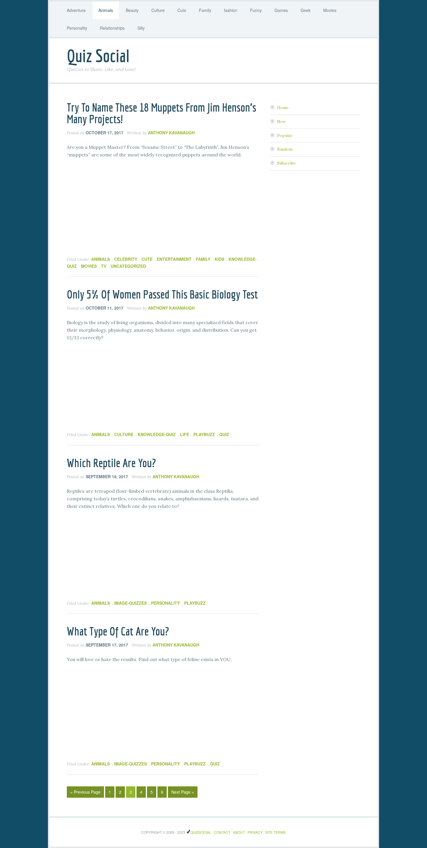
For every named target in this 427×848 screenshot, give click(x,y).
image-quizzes (130, 603)
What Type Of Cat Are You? (118, 631)
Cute (146, 259)
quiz (224, 434)
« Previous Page (85, 792)
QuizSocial (200, 832)
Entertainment (174, 259)
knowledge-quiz (157, 434)
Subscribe (286, 163)
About (239, 832)
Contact (222, 832)
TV (103, 266)
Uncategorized (128, 266)
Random (285, 149)
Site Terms (275, 832)
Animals (100, 259)
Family (203, 259)
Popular (285, 135)
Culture (123, 434)
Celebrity (125, 259)
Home (283, 107)
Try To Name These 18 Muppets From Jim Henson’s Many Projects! (161, 113)
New (281, 121)
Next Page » (182, 792)
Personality (165, 603)
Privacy (255, 832)
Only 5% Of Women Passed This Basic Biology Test (162, 294)
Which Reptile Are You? (111, 462)
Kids (219, 259)
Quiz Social (98, 56)
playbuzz (204, 434)
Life (184, 434)
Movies (89, 266)
